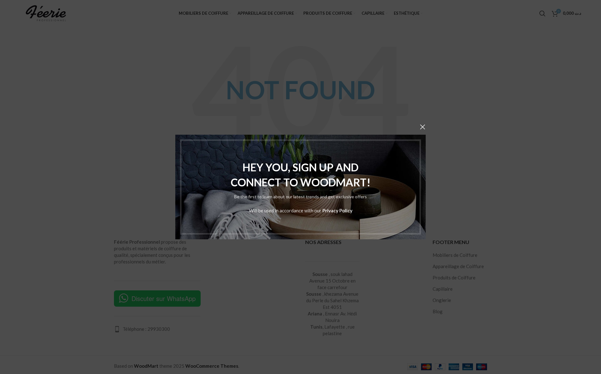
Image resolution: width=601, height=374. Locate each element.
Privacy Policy (337, 210)
